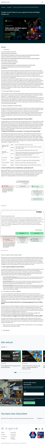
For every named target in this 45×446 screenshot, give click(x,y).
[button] (15, 372)
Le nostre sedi (4, 436)
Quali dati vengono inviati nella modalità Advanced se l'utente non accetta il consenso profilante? (20, 58)
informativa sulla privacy (29, 399)
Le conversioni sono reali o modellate (8, 63)
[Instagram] (42, 428)
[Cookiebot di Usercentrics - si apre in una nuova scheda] (37, 212)
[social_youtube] (36, 428)
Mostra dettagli (38, 229)
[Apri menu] (42, 2)
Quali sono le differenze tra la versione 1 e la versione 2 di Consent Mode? (15, 56)
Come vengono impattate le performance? (9, 61)
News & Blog (9, 7)
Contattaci (3, 438)
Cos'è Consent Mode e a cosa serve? (8, 51)
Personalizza (21, 233)
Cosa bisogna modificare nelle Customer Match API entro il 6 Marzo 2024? (16, 66)
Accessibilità (12, 435)
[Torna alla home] (5, 2)
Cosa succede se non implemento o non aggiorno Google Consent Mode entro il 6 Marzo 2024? (20, 55)
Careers (2, 432)
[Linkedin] (39, 428)
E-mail (25, 391)
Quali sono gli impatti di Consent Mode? (9, 53)
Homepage (3, 7)
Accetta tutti (36, 233)
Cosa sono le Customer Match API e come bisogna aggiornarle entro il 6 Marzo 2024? (18, 65)
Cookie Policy (14, 221)
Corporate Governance (12, 438)
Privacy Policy (13, 432)
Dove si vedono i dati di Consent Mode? (9, 60)
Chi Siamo (3, 434)
